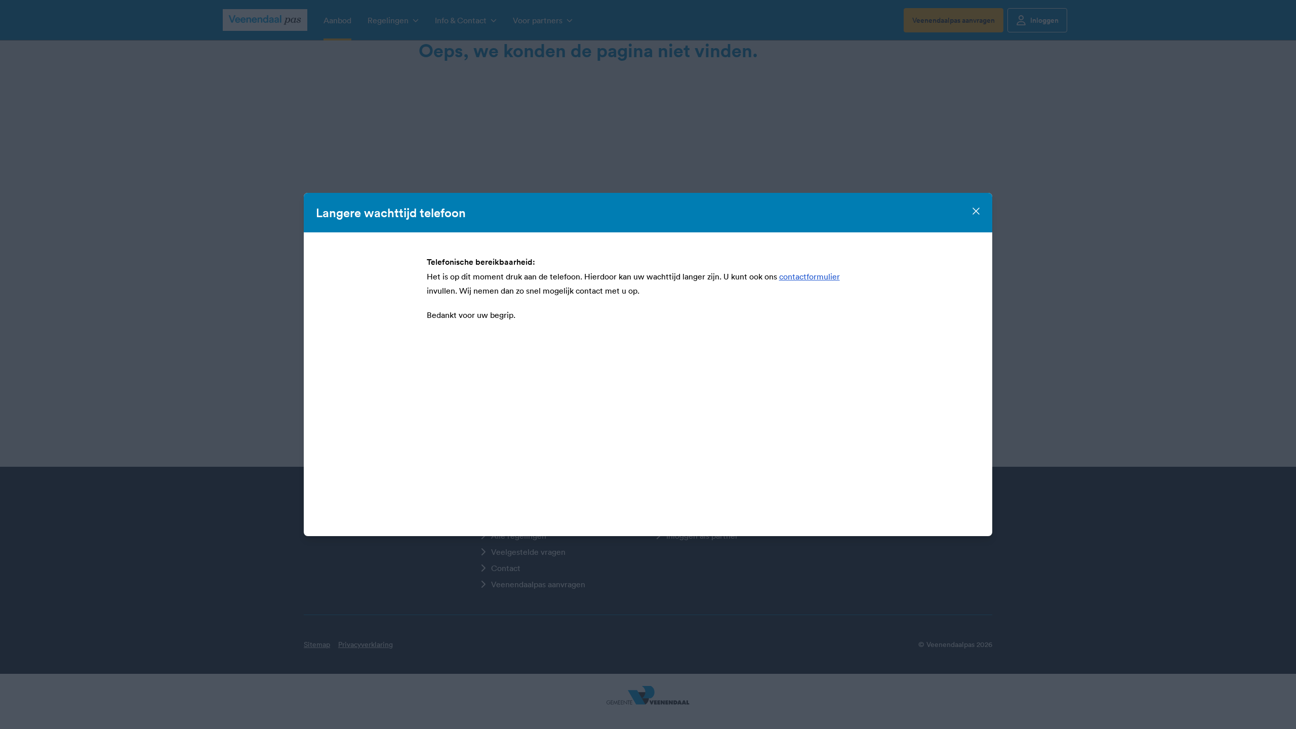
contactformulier (809, 276)
